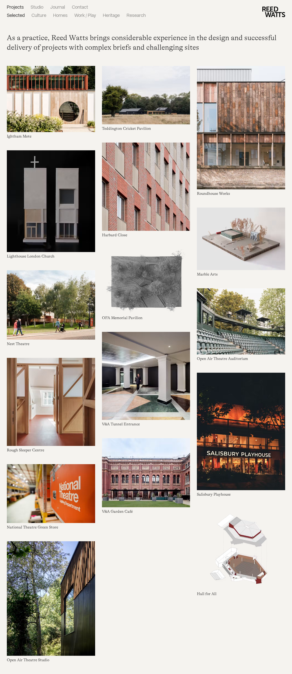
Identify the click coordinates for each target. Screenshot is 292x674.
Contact (80, 7)
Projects (15, 7)
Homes (60, 16)
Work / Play (85, 16)
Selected (16, 16)
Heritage (111, 16)
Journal (57, 7)
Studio (37, 7)
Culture (38, 16)
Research (136, 16)
